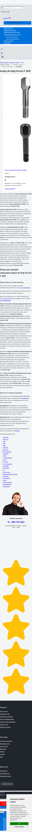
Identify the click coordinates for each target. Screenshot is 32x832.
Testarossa (6, 486)
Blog (1, 757)
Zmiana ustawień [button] (19, 826)
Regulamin (3, 749)
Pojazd (12, 62)
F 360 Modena (7, 458)
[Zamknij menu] (0, 807)
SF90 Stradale (7, 482)
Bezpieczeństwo (5, 744)
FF (3, 470)
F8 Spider (6, 466)
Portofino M (6, 478)
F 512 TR (5, 462)
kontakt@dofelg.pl (5, 300)
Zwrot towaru (4, 746)
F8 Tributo (6, 468)
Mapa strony (2, 794)
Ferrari (17, 62)
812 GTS (5, 449)
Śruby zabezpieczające (12, 36)
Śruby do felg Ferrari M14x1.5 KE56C (16, 170)
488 (4, 445)
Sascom (6, 798)
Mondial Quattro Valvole (10, 474)
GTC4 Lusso (6, 472)
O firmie (2, 754)
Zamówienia (3, 771)
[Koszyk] (2, 54)
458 (4, 443)
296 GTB (5, 437)
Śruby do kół (8, 28)
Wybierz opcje (9, 189)
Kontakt (2, 751)
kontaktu (17, 431)
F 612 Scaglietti (7, 464)
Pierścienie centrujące (12, 32)
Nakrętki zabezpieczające (12, 39)
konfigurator (25, 398)
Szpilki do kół (8, 41)
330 (4, 441)
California (6, 454)
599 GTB (5, 447)
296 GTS (5, 439)
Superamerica (7, 484)
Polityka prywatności (6, 741)
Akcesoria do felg (5, 727)
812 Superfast (7, 452)
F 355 (4, 456)
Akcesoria (7, 43)
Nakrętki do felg (10, 30)
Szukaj (2, 812)
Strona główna (4, 62)
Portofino (5, 476)
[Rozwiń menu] (2, 57)
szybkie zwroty (7, 784)
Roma (4, 480)
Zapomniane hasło (5, 776)
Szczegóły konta (5, 773)
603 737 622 (8, 298)
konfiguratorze (26, 287)
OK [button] (19, 823)
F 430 (5, 460)
